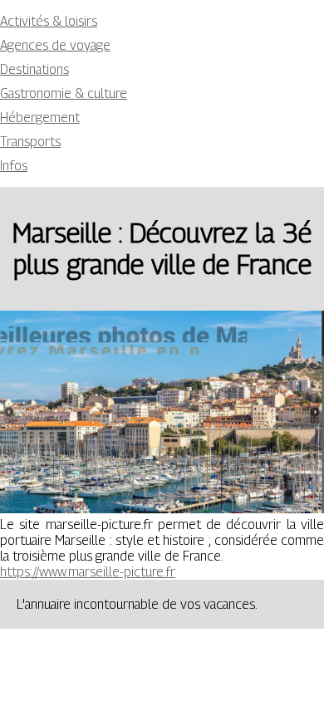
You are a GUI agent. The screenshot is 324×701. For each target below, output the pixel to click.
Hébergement (40, 117)
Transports (30, 142)
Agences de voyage (55, 45)
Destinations (34, 69)
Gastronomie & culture (63, 93)
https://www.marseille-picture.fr (87, 572)
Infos (13, 166)
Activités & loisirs (48, 21)
